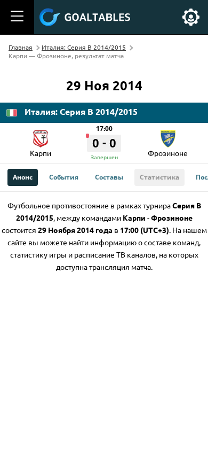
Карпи (40, 153)
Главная (21, 47)
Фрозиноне (168, 153)
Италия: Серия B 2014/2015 (84, 47)
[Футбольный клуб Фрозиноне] (168, 135)
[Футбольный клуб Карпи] (40, 135)
